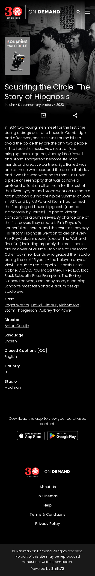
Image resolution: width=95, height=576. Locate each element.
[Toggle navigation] (87, 12)
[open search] (79, 12)
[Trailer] (44, 115)
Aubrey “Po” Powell (55, 310)
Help (47, 505)
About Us (47, 486)
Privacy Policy (47, 523)
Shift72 (57, 568)
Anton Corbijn (17, 325)
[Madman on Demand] (47, 471)
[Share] (75, 115)
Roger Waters (17, 305)
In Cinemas (48, 496)
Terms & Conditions (47, 514)
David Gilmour (43, 305)
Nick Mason (69, 305)
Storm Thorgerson (21, 310)
